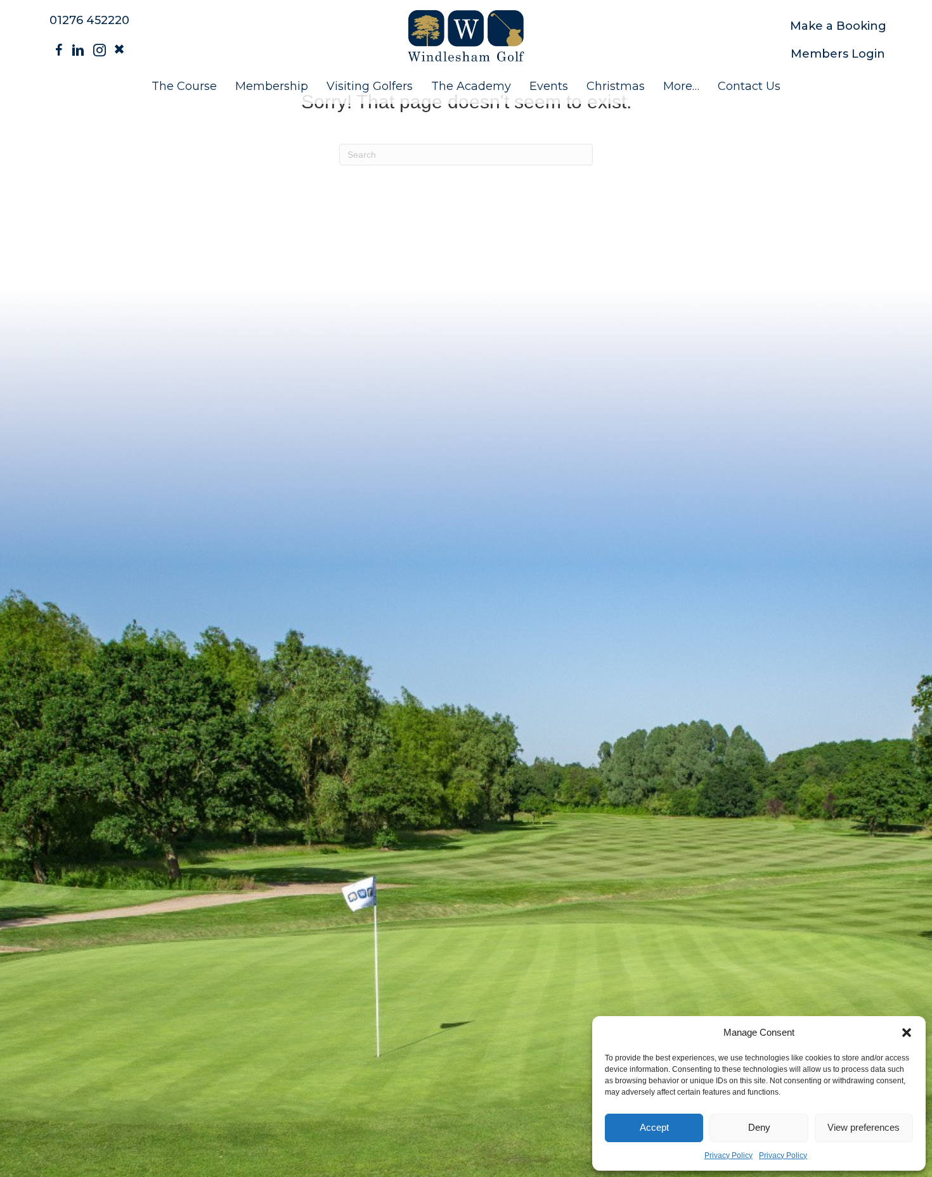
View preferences (863, 1127)
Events (548, 86)
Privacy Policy (728, 1155)
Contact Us (749, 86)
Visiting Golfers (370, 86)
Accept (654, 1127)
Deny (759, 1127)
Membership (271, 86)
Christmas (615, 86)
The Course (184, 86)
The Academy (471, 86)
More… (681, 86)
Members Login (838, 54)
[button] (906, 1032)
